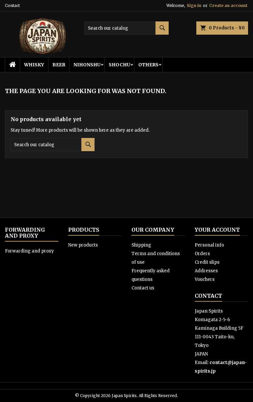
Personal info (209, 245)
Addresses (206, 271)
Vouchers (204, 279)
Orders (202, 253)
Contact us (142, 288)
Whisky (34, 65)
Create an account (228, 5)
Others (148, 65)
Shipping (141, 245)
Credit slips (207, 262)
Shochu (119, 65)
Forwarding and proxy (29, 251)
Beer (58, 65)
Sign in (194, 5)
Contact (12, 5)
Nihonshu (86, 65)
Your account (217, 229)
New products (83, 245)
